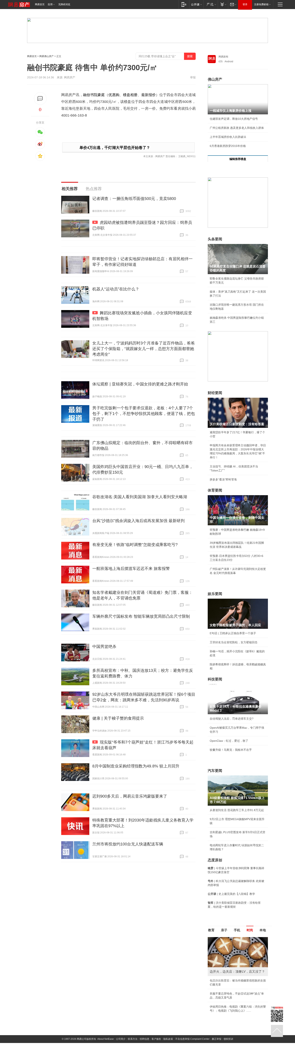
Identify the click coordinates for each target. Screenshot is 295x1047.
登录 (245, 4)
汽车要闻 (215, 771)
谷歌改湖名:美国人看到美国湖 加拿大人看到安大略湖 (139, 497)
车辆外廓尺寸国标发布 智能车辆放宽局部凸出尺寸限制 (141, 616)
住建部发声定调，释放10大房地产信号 (234, 118)
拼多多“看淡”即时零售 (223, 479)
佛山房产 (215, 79)
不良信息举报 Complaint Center (192, 1039)
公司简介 (121, 1039)
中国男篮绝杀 (104, 646)
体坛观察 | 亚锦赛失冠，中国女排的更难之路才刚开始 (140, 384)
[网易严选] (210, 4)
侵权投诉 (228, 1039)
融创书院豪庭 (94, 95)
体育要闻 (215, 490)
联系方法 (132, 1039)
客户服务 (156, 1039)
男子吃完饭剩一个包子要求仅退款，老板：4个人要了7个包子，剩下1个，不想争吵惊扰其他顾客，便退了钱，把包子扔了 (143, 413)
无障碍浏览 (64, 4)
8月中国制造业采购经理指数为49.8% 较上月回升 (135, 766)
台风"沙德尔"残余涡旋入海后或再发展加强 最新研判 (138, 520)
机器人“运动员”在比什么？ (115, 289)
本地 (262, 930)
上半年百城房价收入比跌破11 (228, 136)
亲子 (224, 930)
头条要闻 (215, 239)
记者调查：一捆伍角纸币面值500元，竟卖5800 (134, 198)
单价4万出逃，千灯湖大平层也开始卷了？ (114, 147)
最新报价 (148, 95)
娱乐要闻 (215, 594)
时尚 (250, 930)
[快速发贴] (40, 98)
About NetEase (105, 1039)
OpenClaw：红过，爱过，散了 (229, 740)
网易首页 (40, 4)
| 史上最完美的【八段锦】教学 (231, 893)
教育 (211, 930)
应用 (50, 4)
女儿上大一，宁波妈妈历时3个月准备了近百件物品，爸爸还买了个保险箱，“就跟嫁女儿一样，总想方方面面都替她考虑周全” (143, 349)
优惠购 (113, 95)
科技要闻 (215, 679)
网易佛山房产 (46, 56)
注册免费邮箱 (261, 4)
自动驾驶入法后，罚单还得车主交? (231, 718)
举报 (193, 77)
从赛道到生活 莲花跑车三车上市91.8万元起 (237, 810)
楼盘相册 (130, 95)
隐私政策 (168, 1039)
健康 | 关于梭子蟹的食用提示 (118, 718)
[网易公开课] (196, 4)
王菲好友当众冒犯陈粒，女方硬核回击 (233, 642)
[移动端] (184, 4)
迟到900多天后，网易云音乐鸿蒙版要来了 (129, 796)
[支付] (223, 4)
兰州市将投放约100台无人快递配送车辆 (127, 844)
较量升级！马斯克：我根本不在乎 (231, 749)
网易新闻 (223, 56)
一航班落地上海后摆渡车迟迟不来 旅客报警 (131, 568)
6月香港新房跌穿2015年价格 (228, 146)
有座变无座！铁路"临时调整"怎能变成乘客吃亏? (135, 544)
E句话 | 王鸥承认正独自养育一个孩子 (233, 633)
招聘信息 (144, 1039)
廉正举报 (216, 1039)
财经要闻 (215, 393)
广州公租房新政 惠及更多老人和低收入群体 (237, 127)
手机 (237, 930)
